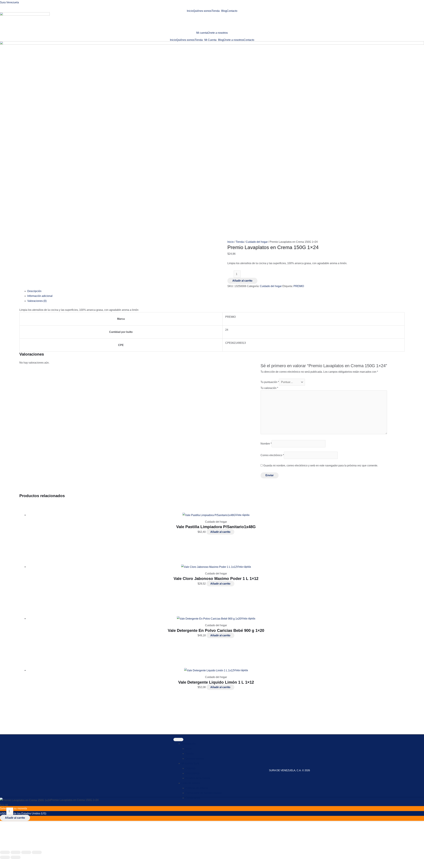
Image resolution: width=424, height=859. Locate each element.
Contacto (232, 11)
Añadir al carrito (242, 280)
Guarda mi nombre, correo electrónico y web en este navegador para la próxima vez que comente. (320, 465)
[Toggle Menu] (178, 739)
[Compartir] (26, 852)
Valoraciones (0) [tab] (37, 300)
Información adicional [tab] (40, 296)
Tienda (216, 11)
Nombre (266, 443)
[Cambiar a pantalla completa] (16, 852)
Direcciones (192, 773)
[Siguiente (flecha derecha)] (16, 857)
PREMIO (298, 286)
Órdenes (190, 768)
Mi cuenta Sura (190, 763)
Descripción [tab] (34, 291)
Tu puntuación (270, 382)
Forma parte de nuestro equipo (203, 792)
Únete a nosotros (218, 33)
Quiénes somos (202, 11)
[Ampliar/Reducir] (5, 852)
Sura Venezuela (9, 2)
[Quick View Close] (1, 846)
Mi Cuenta (210, 40)
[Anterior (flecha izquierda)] (5, 857)
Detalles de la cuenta (197, 778)
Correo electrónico (272, 455)
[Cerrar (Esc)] (37, 852)
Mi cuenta (202, 33)
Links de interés (190, 783)
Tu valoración (269, 388)
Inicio (190, 11)
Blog (224, 11)
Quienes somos (194, 758)
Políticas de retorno (196, 788)
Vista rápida (242, 515)
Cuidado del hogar (257, 241)
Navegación (188, 743)
